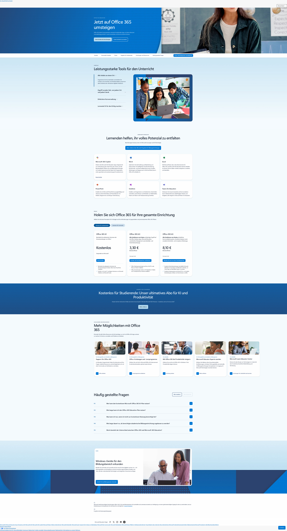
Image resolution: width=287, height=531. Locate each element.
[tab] (102, 225)
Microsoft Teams (47, 524)
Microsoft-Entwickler (67, 524)
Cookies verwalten (39, 530)
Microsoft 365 (28, 524)
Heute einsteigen (128, 506)
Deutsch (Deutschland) (5, 526)
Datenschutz (31, 530)
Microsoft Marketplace (116, 524)
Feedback (281, 527)
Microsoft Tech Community (103, 524)
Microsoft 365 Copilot (37, 524)
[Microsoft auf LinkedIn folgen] (121, 522)
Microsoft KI (3, 524)
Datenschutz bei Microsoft (193, 524)
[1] (94, 502)
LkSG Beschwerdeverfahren (212, 524)
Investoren (202, 524)
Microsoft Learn (76, 524)
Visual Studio (149, 524)
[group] (110, 359)
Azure (16, 524)
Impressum (25, 530)
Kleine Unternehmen (56, 524)
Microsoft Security (10, 524)
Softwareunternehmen (139, 524)
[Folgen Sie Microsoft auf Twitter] (113, 522)
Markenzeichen (59, 530)
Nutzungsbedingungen (49, 530)
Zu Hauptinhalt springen (6, 1)
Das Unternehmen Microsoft (167, 524)
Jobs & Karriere (156, 524)
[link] (96, 56)
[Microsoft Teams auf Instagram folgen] (117, 522)
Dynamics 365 (21, 524)
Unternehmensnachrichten (180, 524)
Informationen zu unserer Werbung (71, 530)
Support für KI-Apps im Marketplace (88, 524)
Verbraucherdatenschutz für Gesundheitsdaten (11, 530)
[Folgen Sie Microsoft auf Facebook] (110, 522)
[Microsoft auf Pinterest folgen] (124, 522)
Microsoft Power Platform (128, 524)
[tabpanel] (143, 253)
